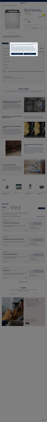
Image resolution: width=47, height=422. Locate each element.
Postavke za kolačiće (17, 53)
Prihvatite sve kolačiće (30, 53)
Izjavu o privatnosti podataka (20, 51)
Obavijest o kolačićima (14, 51)
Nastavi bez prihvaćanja (34, 43)
